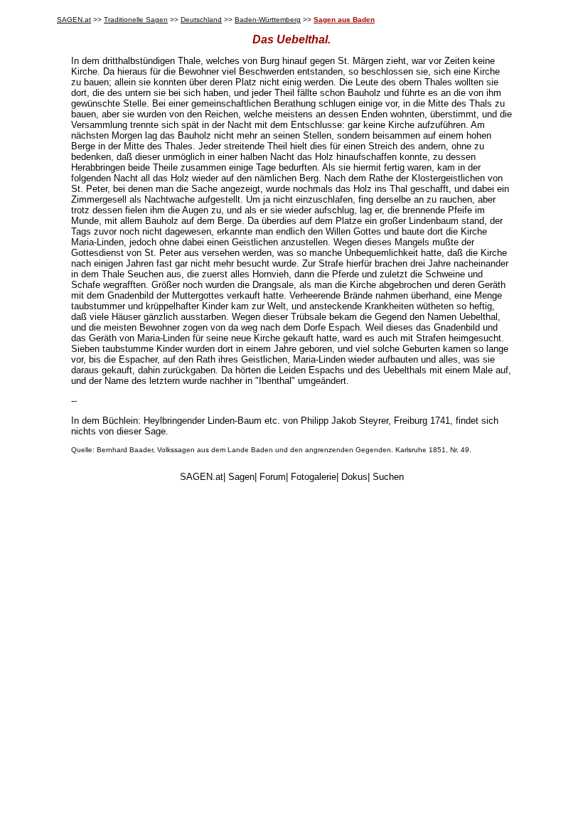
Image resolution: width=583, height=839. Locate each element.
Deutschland (201, 19)
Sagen (241, 476)
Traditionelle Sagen (136, 19)
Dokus (354, 476)
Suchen (388, 476)
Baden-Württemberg (268, 19)
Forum (273, 476)
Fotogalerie (313, 476)
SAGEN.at (74, 19)
